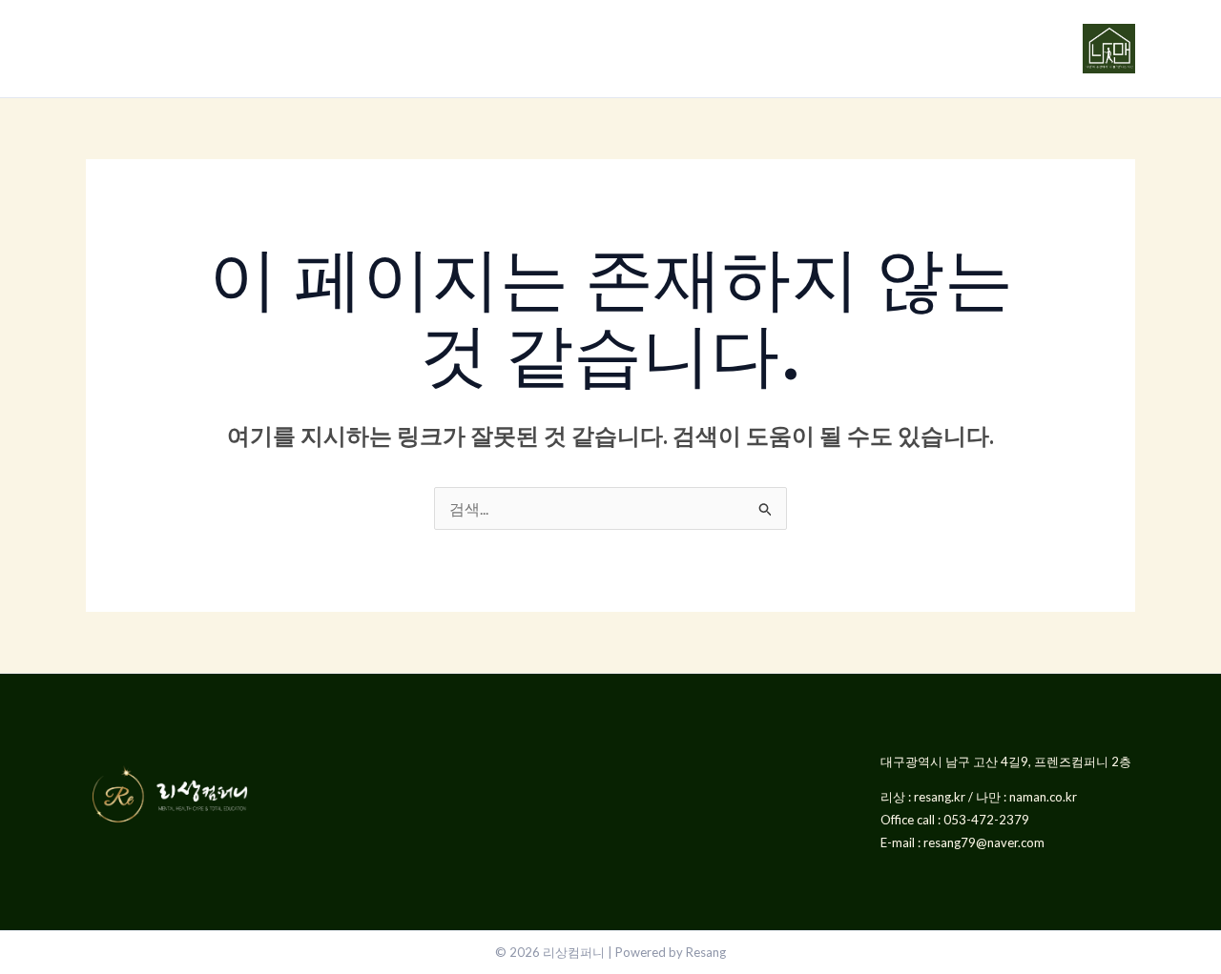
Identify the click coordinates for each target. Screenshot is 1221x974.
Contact (610, 48)
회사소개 (202, 48)
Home (111, 48)
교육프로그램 (318, 48)
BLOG (544, 48)
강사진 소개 (444, 48)
